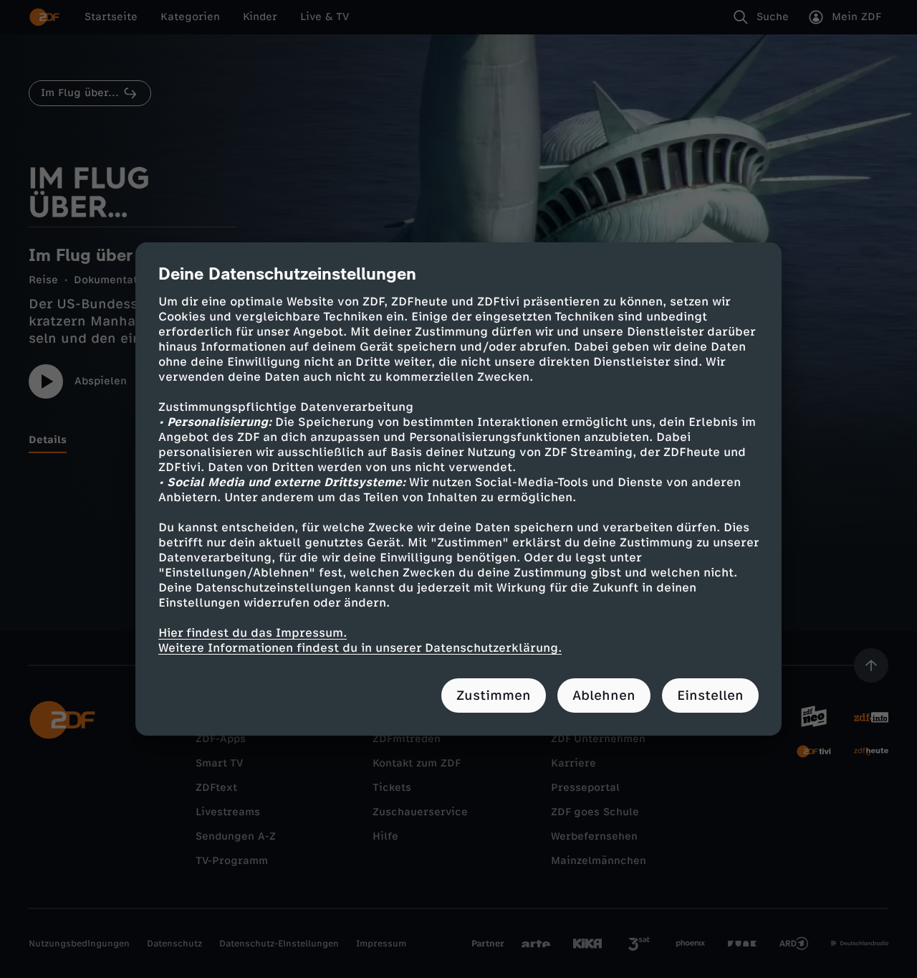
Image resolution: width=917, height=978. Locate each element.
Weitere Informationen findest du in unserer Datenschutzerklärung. (360, 648)
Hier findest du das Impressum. (252, 633)
